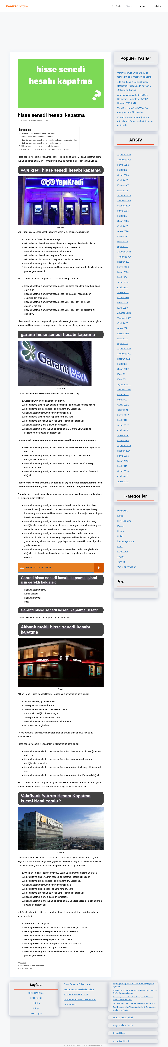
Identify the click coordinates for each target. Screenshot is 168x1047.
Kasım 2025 (123, 185)
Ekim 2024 (122, 241)
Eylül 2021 (122, 379)
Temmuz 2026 (124, 159)
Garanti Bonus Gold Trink (76, 994)
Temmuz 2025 (124, 200)
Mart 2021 (122, 399)
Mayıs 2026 (123, 165)
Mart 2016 (122, 466)
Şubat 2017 (123, 425)
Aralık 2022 (123, 328)
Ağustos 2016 (124, 445)
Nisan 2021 (123, 394)
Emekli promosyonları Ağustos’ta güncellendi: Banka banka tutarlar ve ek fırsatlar (135, 121)
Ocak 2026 (122, 180)
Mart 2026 (122, 170)
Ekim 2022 (122, 338)
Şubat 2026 (123, 175)
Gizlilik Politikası (36, 993)
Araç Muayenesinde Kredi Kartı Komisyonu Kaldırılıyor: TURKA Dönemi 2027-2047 (132, 99)
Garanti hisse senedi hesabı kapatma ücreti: (43, 143)
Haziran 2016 (123, 451)
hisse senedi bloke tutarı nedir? (32, 965)
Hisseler (121, 531)
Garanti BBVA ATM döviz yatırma (80, 999)
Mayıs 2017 (123, 415)
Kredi (119, 546)
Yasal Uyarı (36, 1013)
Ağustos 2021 (124, 384)
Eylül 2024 (122, 246)
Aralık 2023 (123, 292)
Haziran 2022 (123, 359)
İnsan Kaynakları (125, 541)
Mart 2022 (122, 364)
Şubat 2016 (123, 471)
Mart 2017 (122, 420)
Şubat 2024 (123, 282)
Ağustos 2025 (124, 195)
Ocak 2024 (122, 287)
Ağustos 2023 (124, 313)
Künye (36, 1008)
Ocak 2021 (122, 410)
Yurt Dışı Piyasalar (126, 567)
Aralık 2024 (123, 231)
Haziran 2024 (123, 262)
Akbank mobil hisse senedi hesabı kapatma (40, 146)
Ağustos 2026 (124, 154)
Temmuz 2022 (124, 353)
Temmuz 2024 (124, 257)
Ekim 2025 (122, 190)
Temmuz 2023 (124, 318)
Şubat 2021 (123, 405)
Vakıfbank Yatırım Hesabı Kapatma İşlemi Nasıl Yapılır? (45, 149)
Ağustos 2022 (124, 348)
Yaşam (143, 6)
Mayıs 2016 (123, 456)
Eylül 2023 (122, 308)
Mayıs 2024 (123, 267)
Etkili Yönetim (124, 521)
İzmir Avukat (70, 1004)
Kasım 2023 (123, 297)
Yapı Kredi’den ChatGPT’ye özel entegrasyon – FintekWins (134, 1003)
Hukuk (120, 536)
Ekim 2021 (122, 374)
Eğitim (120, 516)
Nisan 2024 (123, 272)
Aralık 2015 (123, 481)
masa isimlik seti (121, 1041)
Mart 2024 (122, 277)
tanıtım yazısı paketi (123, 1017)
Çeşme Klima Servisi (123, 1025)
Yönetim (121, 562)
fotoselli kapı (119, 1033)
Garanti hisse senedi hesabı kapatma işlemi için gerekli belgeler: (51, 140)
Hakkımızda (36, 998)
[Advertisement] (84, 31)
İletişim (157, 6)
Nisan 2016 (123, 461)
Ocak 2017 (122, 430)
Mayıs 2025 (123, 211)
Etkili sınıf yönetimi (27, 968)
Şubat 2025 (123, 221)
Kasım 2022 (123, 333)
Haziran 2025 (123, 205)
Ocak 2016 (122, 476)
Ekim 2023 (122, 302)
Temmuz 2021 (124, 389)
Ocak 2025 (122, 226)
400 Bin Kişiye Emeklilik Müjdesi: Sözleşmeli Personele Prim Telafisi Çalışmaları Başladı (134, 86)
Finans (129, 6)
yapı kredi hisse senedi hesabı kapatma (38, 133)
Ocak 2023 (122, 323)
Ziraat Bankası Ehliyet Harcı (77, 984)
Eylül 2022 (122, 343)
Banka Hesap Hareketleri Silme (79, 989)
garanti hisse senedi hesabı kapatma (37, 137)
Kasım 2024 (123, 236)
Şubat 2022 (123, 369)
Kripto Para (122, 551)
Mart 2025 (122, 216)
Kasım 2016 (123, 440)
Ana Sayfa (116, 6)
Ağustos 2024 (124, 251)
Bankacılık (122, 511)
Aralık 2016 (123, 435)
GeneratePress (97, 1045)
